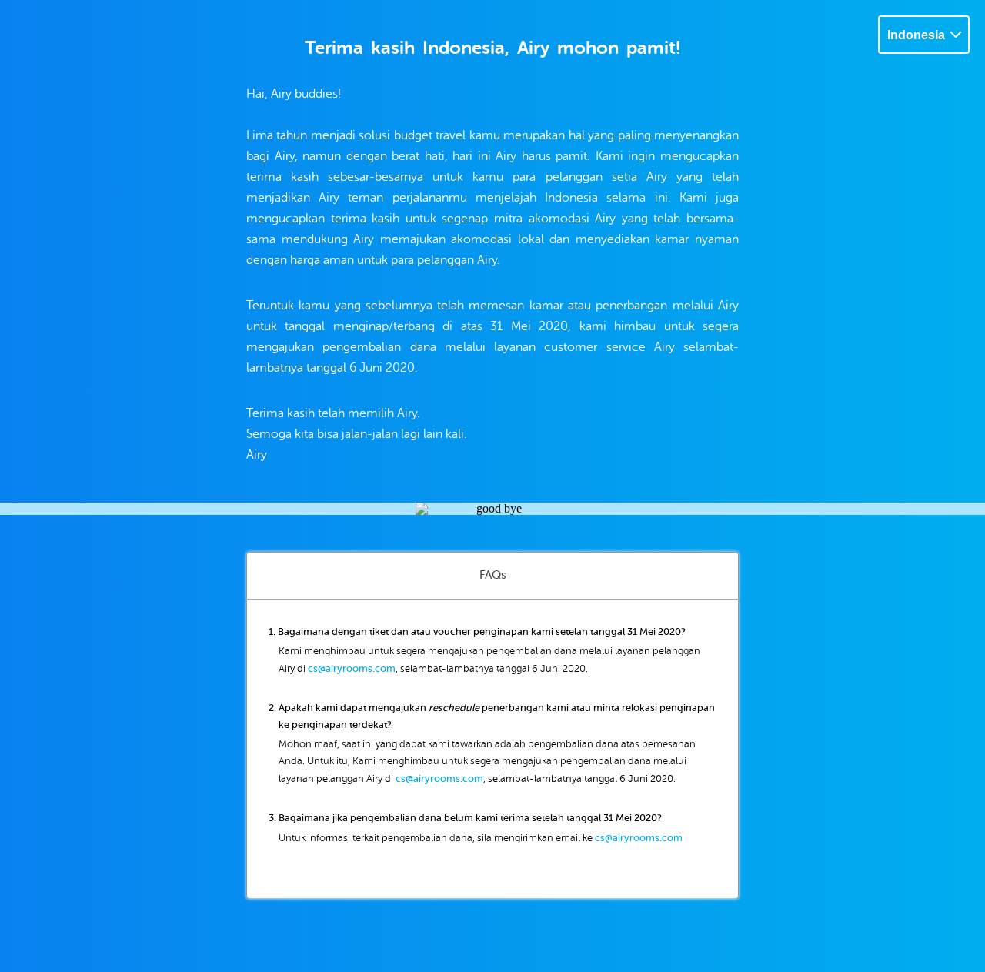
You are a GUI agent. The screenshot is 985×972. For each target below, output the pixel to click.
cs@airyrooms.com (352, 668)
